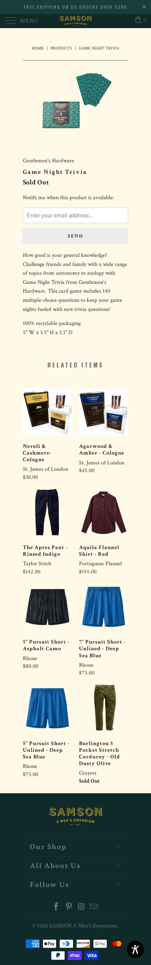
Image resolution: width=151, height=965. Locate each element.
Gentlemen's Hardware (48, 160)
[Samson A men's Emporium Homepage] (75, 21)
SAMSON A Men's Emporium (83, 926)
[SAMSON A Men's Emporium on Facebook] (56, 907)
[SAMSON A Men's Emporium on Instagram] (81, 907)
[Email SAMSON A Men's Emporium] (94, 907)
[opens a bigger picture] (75, 103)
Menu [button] (29, 21)
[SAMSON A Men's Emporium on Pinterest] (69, 907)
